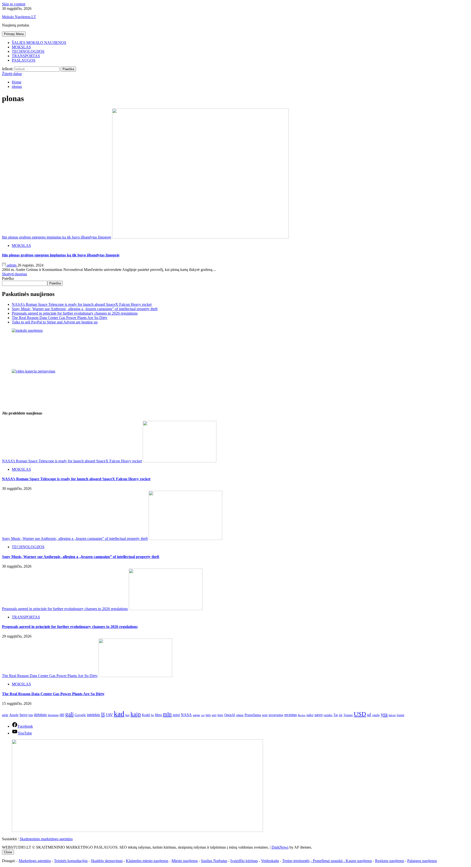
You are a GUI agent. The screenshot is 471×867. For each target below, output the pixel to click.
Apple (14, 715)
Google (80, 715)
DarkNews (280, 847)
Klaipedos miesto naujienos (147, 861)
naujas (196, 715)
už (369, 714)
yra (384, 714)
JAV (109, 714)
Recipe (301, 715)
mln (167, 714)
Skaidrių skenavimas (107, 861)
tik (340, 715)
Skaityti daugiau (14, 274)
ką (152, 715)
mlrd (176, 715)
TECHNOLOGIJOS (28, 51)
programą (276, 715)
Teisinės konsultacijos (71, 861)
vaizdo (376, 715)
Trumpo (348, 715)
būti (30, 715)
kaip (136, 714)
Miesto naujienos (184, 861)
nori (214, 715)
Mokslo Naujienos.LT (19, 17)
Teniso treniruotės (296, 861)
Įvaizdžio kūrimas (244, 861)
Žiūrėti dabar (12, 74)
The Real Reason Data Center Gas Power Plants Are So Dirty (59, 318)
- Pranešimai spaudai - (328, 861)
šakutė (392, 715)
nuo (220, 715)
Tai (335, 715)
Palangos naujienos (422, 861)
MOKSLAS (21, 47)
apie (5, 715)
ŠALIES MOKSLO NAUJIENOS (39, 42)
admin (11, 265)
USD (360, 714)
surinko (328, 715)
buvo (23, 715)
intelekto (93, 715)
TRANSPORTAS (26, 56)
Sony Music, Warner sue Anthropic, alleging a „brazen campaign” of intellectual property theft (84, 309)
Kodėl (146, 715)
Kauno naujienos (359, 861)
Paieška (8, 278)
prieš (265, 715)
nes (208, 715)
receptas (290, 715)
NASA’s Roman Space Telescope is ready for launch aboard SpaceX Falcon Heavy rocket (82, 304)
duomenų (53, 715)
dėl (62, 715)
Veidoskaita (270, 861)
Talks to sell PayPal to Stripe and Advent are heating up (55, 322)
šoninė (400, 715)
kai (127, 715)
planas (240, 715)
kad (119, 714)
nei (203, 715)
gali (69, 714)
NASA (186, 715)
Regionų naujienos (389, 861)
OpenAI (229, 715)
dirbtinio (40, 715)
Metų (158, 715)
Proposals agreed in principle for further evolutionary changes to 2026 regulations (75, 313)
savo (318, 714)
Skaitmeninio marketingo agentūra (46, 839)
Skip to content (13, 4)
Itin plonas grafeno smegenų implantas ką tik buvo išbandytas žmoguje (56, 237)
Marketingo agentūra (35, 861)
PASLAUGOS (23, 60)
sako (310, 715)
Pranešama (253, 715)
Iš (103, 714)
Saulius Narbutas (214, 861)
